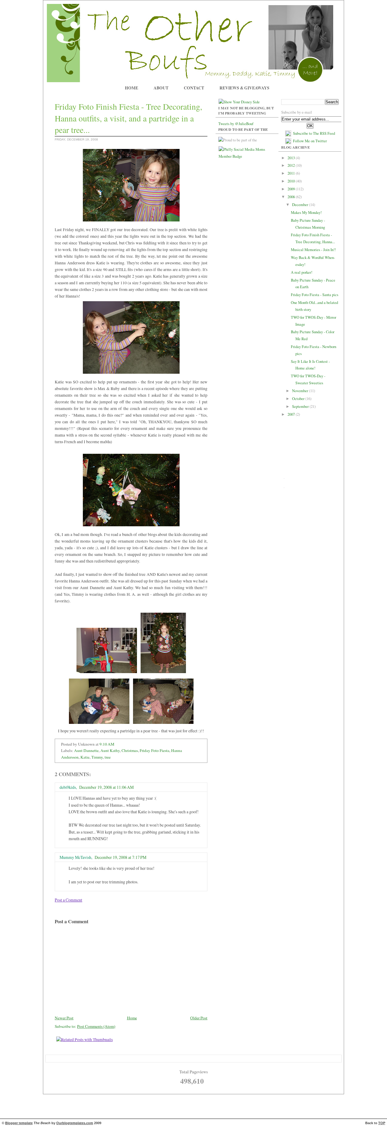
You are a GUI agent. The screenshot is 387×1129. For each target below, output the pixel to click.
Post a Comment (68, 900)
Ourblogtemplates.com (74, 1123)
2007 (292, 414)
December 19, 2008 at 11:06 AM (106, 787)
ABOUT (161, 88)
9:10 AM (106, 744)
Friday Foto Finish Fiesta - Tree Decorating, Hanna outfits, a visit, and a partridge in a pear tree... (128, 118)
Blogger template (19, 1123)
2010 (292, 181)
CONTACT (194, 88)
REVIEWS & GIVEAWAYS (244, 88)
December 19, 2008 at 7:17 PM (120, 857)
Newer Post (64, 1018)
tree (108, 757)
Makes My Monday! (306, 212)
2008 (292, 196)
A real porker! (301, 272)
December (300, 204)
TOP (381, 1123)
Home (132, 1018)
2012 (292, 165)
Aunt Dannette (86, 750)
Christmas (130, 750)
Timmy (97, 757)
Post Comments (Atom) (96, 1026)
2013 (292, 157)
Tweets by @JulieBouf (235, 123)
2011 (292, 173)
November (300, 390)
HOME (131, 88)
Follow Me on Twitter (310, 141)
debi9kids (68, 787)
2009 (292, 189)
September (301, 406)
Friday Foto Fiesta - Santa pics (314, 294)
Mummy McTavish (75, 857)
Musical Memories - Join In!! (313, 249)
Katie (84, 757)
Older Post (198, 1018)
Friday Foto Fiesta (154, 750)
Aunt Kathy (110, 750)
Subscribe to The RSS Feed (314, 133)
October (298, 398)
